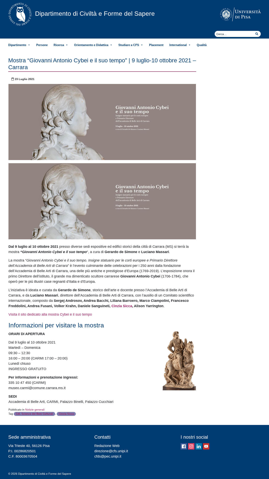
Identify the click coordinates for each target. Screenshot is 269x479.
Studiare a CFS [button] (128, 45)
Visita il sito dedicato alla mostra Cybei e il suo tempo (50, 314)
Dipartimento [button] (17, 45)
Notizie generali (35, 409)
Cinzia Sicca (121, 306)
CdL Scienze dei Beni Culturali (34, 413)
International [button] (178, 45)
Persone (42, 45)
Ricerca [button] (59, 45)
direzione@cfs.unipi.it (111, 451)
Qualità (202, 45)
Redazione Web (107, 446)
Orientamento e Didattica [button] (91, 45)
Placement (156, 45)
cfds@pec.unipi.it (107, 456)
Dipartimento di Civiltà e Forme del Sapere (95, 13)
